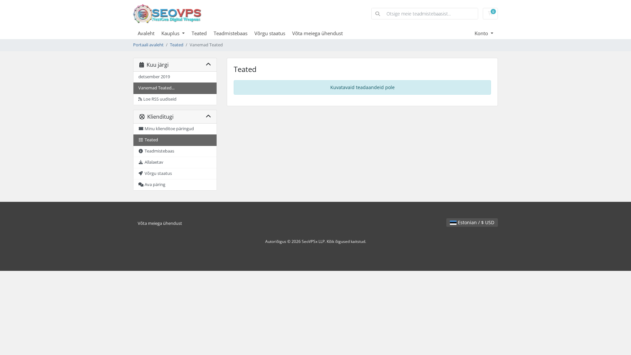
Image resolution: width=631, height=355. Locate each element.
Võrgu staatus (269, 33)
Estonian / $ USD (475, 222)
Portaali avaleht (148, 45)
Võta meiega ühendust (317, 33)
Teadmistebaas (230, 33)
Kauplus (171, 33)
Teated (199, 33)
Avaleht (146, 33)
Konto (482, 33)
